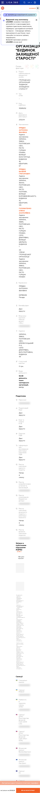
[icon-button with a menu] (38, 8)
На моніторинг (29, 790)
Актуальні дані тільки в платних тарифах (20, 783)
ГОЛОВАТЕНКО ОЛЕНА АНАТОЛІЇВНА (21, 211)
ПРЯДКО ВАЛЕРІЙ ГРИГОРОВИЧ (21, 171)
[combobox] (19, 551)
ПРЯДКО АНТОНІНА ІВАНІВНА (21, 130)
